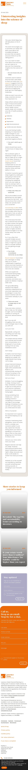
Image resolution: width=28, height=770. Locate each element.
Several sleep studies (11, 208)
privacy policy (11, 595)
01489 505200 (8, 758)
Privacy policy (5, 730)
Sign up (19, 598)
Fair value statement (7, 737)
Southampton (5, 722)
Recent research (10, 258)
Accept (4, 767)
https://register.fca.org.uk (16, 695)
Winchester (13, 722)
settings (20, 765)
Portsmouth (17, 721)
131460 (12, 697)
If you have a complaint (8, 741)
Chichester (4, 721)
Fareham (10, 721)
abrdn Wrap (5, 726)
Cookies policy (5, 734)
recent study (9, 161)
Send (22, 663)
